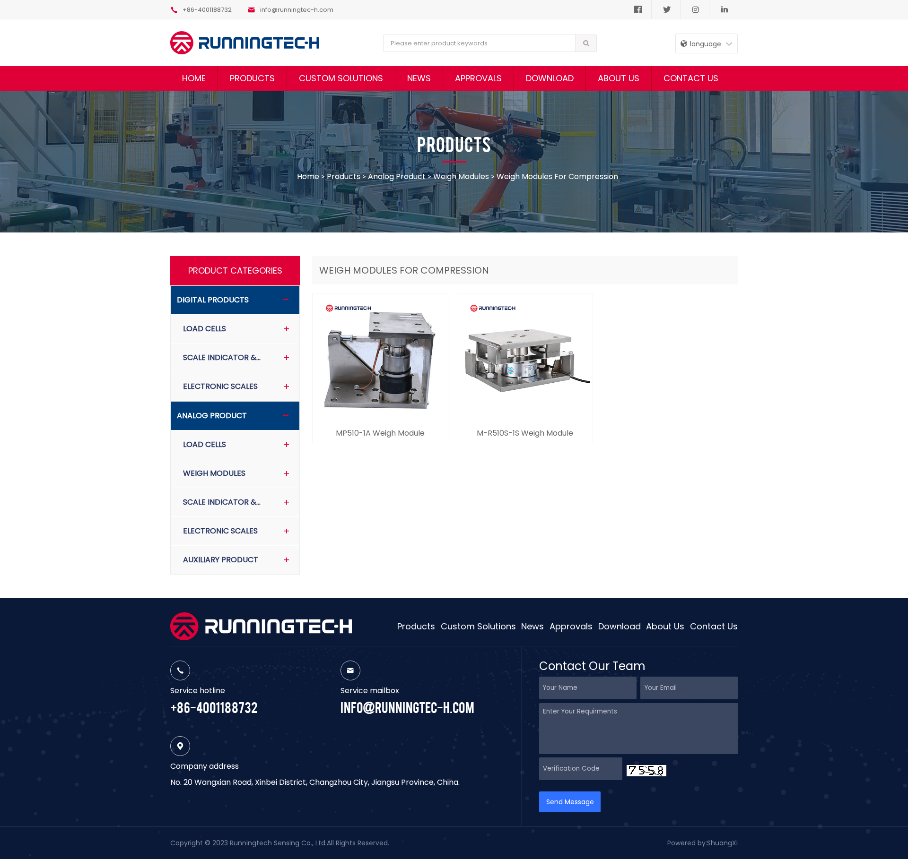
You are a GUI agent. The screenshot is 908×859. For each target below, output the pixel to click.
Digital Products (213, 299)
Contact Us (691, 78)
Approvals (478, 78)
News (419, 78)
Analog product (397, 176)
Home (194, 78)
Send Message (570, 802)
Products (252, 78)
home (309, 176)
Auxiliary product (220, 559)
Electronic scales (220, 386)
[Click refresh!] (646, 770)
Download (550, 78)
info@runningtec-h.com (296, 9)
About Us (618, 78)
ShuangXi (722, 843)
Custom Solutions (341, 78)
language (704, 44)
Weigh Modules (461, 176)
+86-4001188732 (207, 9)
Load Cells (204, 328)
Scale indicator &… (222, 357)
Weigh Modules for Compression (557, 176)
